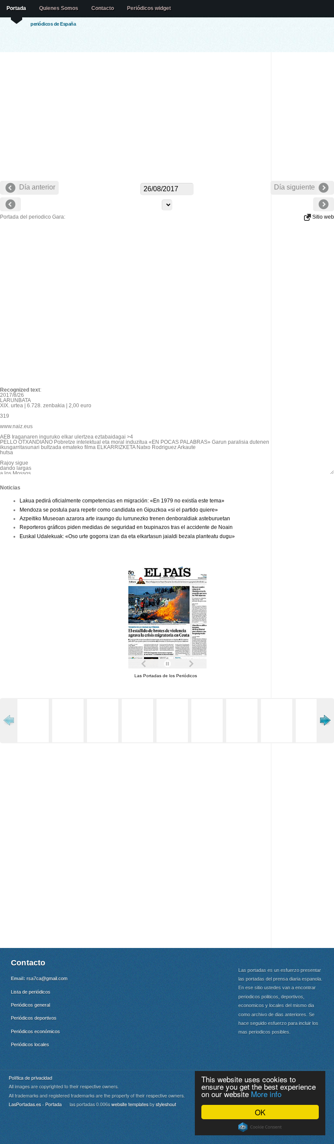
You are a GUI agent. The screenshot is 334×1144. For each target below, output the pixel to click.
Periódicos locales (30, 1044)
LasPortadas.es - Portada (35, 1104)
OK (260, 1112)
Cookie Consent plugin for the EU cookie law (260, 1127)
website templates (129, 1104)
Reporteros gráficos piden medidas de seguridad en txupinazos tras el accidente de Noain (126, 527)
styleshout (166, 1104)
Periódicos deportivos (34, 1018)
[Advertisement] (167, 117)
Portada (16, 8)
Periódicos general (30, 1005)
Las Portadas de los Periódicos (165, 675)
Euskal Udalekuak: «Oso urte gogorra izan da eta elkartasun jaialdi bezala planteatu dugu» (127, 536)
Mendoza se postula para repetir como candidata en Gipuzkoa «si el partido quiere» (119, 510)
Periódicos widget (149, 8)
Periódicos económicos (35, 1031)
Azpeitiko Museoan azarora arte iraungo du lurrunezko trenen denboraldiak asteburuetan (125, 518)
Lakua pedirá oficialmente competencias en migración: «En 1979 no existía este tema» (122, 501)
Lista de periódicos (30, 991)
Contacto (102, 8)
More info (266, 1093)
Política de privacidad (30, 1077)
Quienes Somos (58, 8)
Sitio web (322, 217)
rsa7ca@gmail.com (47, 978)
